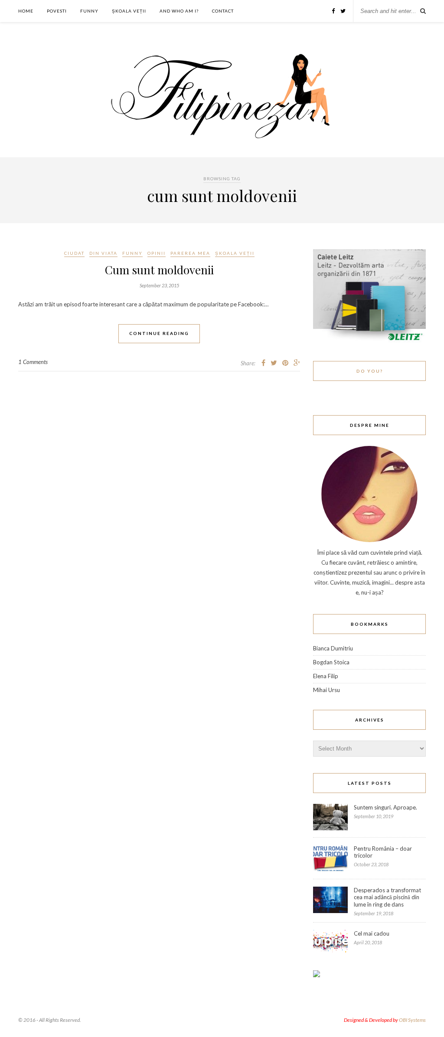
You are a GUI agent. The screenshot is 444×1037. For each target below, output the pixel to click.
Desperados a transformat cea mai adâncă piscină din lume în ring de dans (387, 897)
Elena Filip (325, 676)
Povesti (57, 10)
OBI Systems (412, 1020)
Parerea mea (190, 253)
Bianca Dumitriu (333, 648)
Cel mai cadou (371, 933)
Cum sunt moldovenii (159, 269)
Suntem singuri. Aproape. (385, 807)
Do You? (369, 371)
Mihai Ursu (326, 689)
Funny (89, 10)
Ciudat (74, 253)
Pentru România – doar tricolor (383, 852)
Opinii (156, 253)
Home (25, 10)
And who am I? (179, 10)
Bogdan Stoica (331, 662)
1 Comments (33, 361)
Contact (223, 10)
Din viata (103, 253)
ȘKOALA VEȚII (129, 10)
